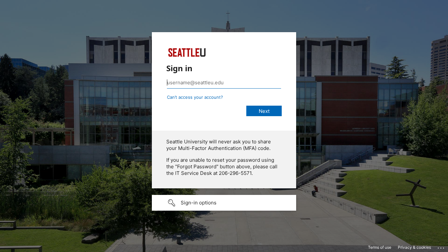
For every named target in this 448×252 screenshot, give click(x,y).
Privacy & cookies (414, 247)
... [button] (441, 246)
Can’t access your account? (195, 97)
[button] (224, 203)
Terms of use (379, 247)
